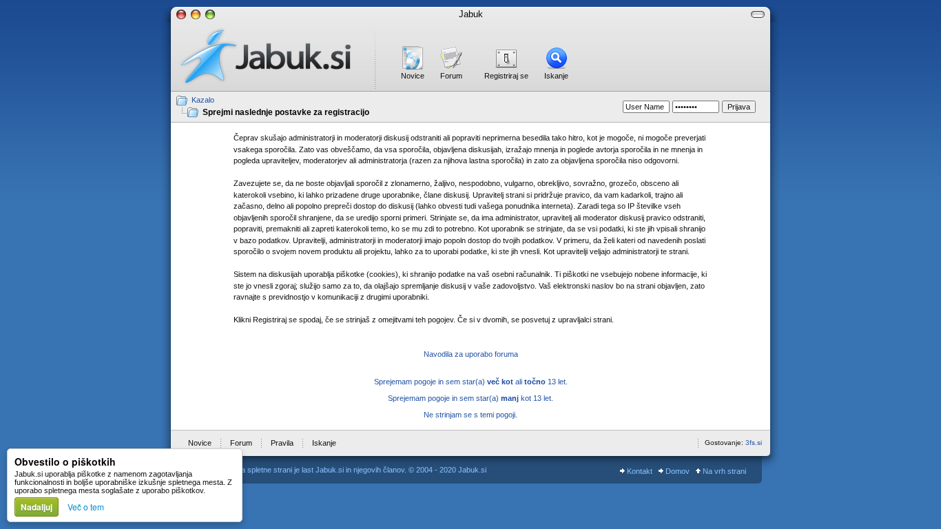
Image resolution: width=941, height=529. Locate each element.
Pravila (282, 443)
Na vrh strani (723, 471)
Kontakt (638, 471)
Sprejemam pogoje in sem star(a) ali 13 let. (471, 381)
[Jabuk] (272, 56)
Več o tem (86, 506)
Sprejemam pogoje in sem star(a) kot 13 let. (470, 398)
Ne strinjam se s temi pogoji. (470, 415)
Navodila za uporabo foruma (471, 354)
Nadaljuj (36, 507)
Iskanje (556, 76)
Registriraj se (506, 76)
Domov (676, 471)
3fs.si (753, 442)
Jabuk (471, 14)
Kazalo (203, 100)
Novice (412, 76)
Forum (451, 76)
